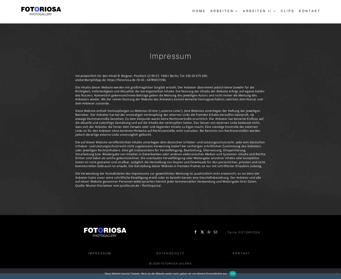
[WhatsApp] (209, 231)
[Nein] (336, 273)
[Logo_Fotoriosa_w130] (105, 228)
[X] (202, 231)
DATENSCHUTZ (170, 253)
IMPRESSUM (99, 253)
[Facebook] (195, 231)
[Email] (215, 231)
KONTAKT (241, 253)
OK (232, 273)
